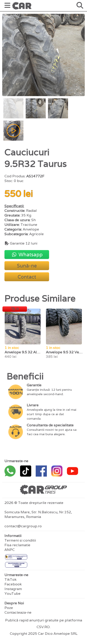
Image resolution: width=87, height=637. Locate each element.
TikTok (10, 579)
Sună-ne (27, 266)
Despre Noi (14, 603)
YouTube (12, 593)
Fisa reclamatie (17, 545)
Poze (8, 607)
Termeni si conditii (20, 540)
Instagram (13, 588)
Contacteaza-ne (17, 612)
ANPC (9, 549)
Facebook (13, 584)
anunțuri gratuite (43, 620)
